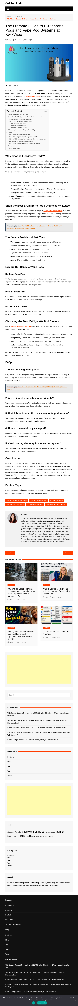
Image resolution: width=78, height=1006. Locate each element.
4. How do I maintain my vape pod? (23, 141)
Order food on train (41, 836)
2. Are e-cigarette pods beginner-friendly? (25, 137)
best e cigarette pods (39, 500)
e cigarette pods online (16, 504)
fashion (60, 831)
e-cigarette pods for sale (56, 504)
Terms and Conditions (13, 924)
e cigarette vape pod (36, 504)
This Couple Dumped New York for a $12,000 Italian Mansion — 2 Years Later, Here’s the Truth (38, 714)
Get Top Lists (14, 3)
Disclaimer (9, 919)
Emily (9, 40)
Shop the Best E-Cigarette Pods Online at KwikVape (26, 117)
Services (8, 910)
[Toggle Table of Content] (44, 111)
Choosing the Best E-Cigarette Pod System (23, 130)
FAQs (10, 132)
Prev (11, 553)
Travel (9, 771)
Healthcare (30, 836)
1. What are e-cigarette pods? (20, 134)
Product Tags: (15, 148)
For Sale (8, 915)
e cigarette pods (57, 500)
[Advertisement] (38, 669)
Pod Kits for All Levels (20, 127)
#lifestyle (27, 831)
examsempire (50, 832)
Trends (9, 776)
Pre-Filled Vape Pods (20, 125)
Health (21, 836)
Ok (34, 1003)
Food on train (12, 836)
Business (34, 40)
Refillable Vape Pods (19, 123)
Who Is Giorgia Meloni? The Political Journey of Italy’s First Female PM (56, 591)
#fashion (10, 832)
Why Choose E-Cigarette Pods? (19, 114)
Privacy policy (41, 1003)
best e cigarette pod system (17, 500)
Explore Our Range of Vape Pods (22, 121)
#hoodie (18, 832)
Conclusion (12, 146)
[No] (75, 1001)
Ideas (9, 762)
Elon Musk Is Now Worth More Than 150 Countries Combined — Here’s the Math (36, 728)
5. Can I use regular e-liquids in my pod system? (27, 143)
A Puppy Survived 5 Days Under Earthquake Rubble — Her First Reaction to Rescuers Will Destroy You (38, 734)
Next (66, 553)
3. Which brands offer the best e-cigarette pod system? (29, 139)
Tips (8, 766)
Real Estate (9, 905)
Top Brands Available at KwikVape (21, 119)
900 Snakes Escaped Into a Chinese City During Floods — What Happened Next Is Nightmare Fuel (37, 722)
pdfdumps (50, 836)
